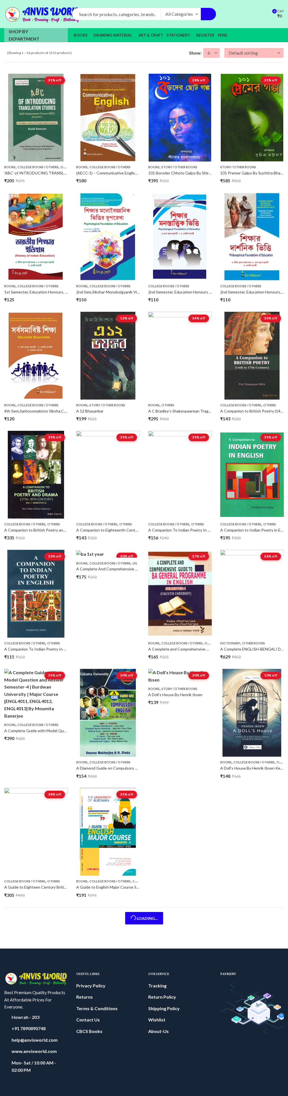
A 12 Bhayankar (90, 411)
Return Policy (162, 996)
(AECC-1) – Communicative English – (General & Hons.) (124, 173)
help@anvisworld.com (35, 1040)
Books (9, 167)
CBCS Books (89, 1031)
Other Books (253, 643)
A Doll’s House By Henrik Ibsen (175, 694)
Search (208, 14)
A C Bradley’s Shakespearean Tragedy (181, 411)
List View (182, 52)
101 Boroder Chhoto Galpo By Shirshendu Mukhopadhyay (198, 173)
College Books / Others (37, 167)
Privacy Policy (90, 985)
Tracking (157, 985)
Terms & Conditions (97, 1008)
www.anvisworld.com (34, 1051)
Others (167, 405)
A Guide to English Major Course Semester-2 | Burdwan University (134, 887)
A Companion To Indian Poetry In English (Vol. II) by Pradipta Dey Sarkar (211, 530)
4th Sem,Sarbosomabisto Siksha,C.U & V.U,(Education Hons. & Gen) (63, 411)
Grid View (174, 52)
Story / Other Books (179, 167)
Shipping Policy (164, 1008)
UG (134, 563)
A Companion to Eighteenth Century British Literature (124, 530)
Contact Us (88, 1019)
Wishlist (156, 1019)
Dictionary (230, 643)
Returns (84, 996)
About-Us (158, 1031)
